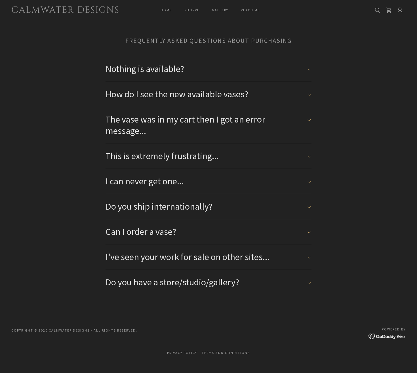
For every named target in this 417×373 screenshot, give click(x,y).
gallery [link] (220, 10)
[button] (388, 10)
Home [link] (166, 10)
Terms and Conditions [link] (226, 353)
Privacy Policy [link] (182, 353)
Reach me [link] (250, 10)
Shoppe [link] (191, 10)
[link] (66, 11)
